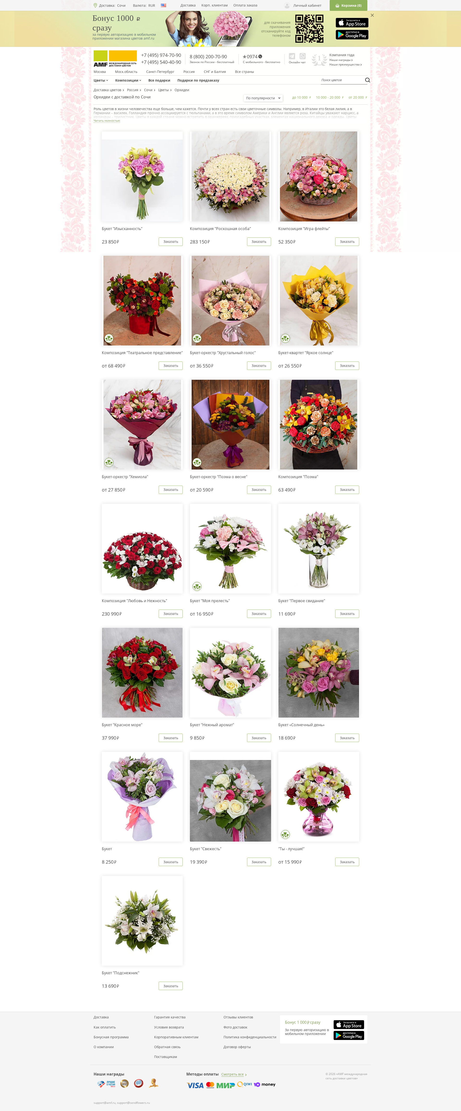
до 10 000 (300, 97)
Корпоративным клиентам (176, 1037)
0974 (252, 56)
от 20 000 (356, 97)
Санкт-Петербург (160, 72)
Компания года (341, 55)
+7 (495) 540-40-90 (161, 62)
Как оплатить (105, 1027)
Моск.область (126, 72)
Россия (189, 72)
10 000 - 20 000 (328, 97)
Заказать (171, 241)
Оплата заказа (245, 5)
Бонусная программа (111, 1037)
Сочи (121, 5)
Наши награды (340, 60)
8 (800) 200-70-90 (208, 56)
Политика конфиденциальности (250, 1037)
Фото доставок (235, 1027)
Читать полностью (107, 121)
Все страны (244, 72)
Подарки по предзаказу (198, 80)
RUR (151, 5)
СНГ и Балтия (215, 72)
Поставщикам (165, 1057)
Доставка (188, 5)
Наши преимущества (344, 64)
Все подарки (159, 80)
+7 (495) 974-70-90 (161, 55)
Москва (100, 72)
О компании (104, 1047)
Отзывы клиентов (238, 1017)
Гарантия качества (170, 1017)
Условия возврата (169, 1027)
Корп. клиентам (214, 5)
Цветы (99, 80)
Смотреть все (232, 1074)
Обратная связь (167, 1047)
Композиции (126, 80)
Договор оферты (237, 1047)
